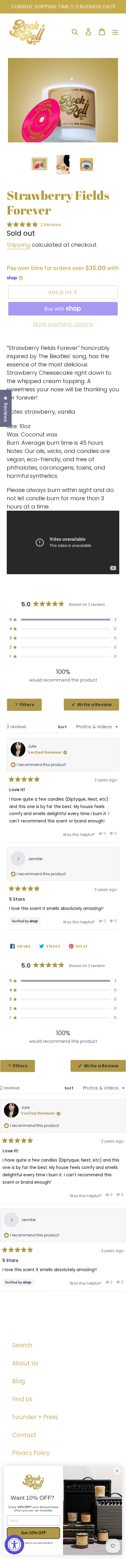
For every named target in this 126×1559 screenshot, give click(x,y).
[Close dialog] (116, 1471)
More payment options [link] (63, 324)
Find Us (22, 1399)
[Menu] (115, 31)
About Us (25, 1363)
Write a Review (97, 706)
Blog (18, 1381)
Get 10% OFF (33, 1533)
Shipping (18, 245)
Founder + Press (35, 1417)
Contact (24, 1435)
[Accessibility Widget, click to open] (14, 1544)
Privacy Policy (31, 1453)
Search (22, 1345)
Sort (63, 726)
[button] (34, 224)
